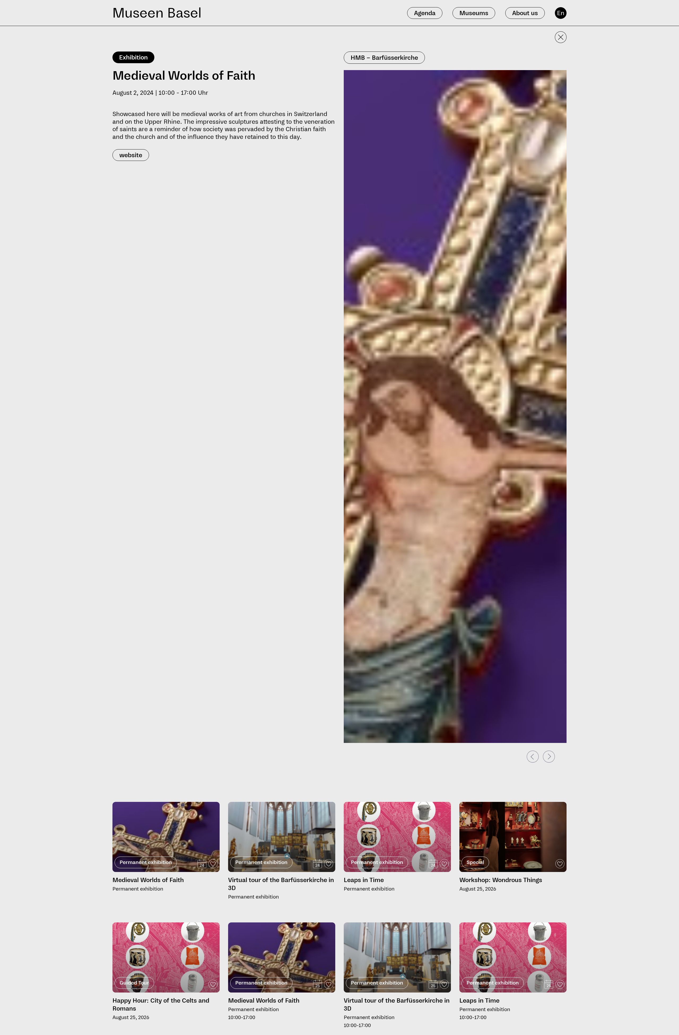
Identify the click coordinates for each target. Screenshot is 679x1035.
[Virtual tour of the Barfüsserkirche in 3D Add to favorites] (328, 863)
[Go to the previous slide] (533, 757)
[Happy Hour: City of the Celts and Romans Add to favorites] (212, 984)
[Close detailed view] (561, 37)
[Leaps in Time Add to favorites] (444, 863)
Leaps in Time (364, 880)
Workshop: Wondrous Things (500, 880)
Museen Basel (157, 13)
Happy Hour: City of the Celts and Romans (160, 1004)
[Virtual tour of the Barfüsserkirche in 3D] (281, 837)
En (560, 13)
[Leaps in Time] (397, 837)
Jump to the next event (134, 799)
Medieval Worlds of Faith (148, 880)
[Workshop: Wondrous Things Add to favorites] (559, 863)
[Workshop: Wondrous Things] (513, 837)
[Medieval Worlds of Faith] (166, 855)
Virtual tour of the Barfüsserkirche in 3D (281, 884)
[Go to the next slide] (549, 757)
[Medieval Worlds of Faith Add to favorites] (212, 863)
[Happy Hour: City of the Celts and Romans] (166, 957)
